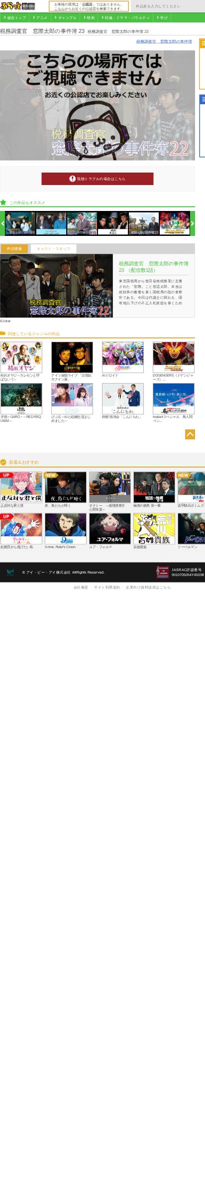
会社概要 (81, 587)
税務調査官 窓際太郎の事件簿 (164, 41)
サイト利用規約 (107, 587)
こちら (59, 8)
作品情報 (14, 249)
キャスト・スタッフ (54, 249)
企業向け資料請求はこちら (148, 587)
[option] (20, 223)
